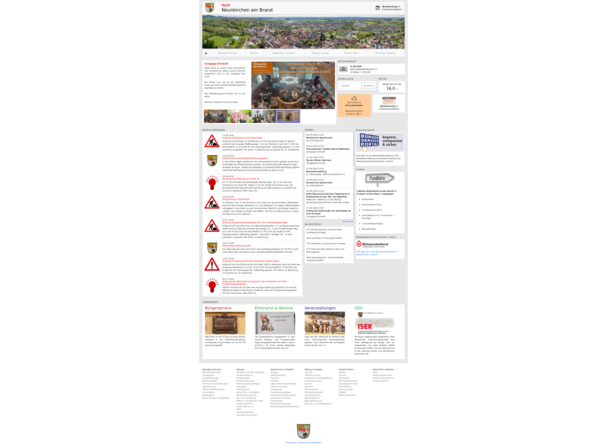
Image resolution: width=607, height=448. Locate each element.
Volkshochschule (312, 375)
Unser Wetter (208, 392)
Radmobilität (276, 400)
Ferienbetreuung (312, 395)
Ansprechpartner (244, 375)
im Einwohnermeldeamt (389, 107)
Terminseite (348, 221)
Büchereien (344, 377)
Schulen (308, 372)
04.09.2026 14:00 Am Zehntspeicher (319, 137)
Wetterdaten (208, 395)
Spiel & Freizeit (346, 389)
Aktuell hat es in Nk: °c (392, 87)
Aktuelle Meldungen (211, 372)
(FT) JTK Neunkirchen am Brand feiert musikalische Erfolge (324, 231)
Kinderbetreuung (313, 380)
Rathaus (254, 53)
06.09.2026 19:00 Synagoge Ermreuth (327, 149)
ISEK (238, 409)
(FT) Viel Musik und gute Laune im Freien (325, 243)
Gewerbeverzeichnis (382, 375)
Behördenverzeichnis (246, 395)
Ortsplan (274, 372)
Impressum (291, 442)
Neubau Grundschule (280, 397)
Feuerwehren (345, 386)
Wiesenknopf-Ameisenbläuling (284, 406)
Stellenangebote (244, 403)
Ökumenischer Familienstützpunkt (314, 391)
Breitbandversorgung (280, 403)
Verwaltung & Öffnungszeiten (250, 372)
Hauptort (274, 377)
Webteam (316, 442)
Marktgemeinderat (245, 380)
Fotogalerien (276, 389)
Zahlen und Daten (279, 386)
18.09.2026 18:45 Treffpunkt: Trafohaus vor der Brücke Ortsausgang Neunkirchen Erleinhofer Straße (328, 197)
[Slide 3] (311, 106)
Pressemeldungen (210, 377)
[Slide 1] (294, 106)
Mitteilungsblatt (209, 380)
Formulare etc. (243, 389)
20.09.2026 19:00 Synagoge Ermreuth (328, 212)
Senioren (309, 386)
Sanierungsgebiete (245, 412)
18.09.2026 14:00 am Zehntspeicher (319, 182)
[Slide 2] (306, 106)
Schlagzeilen (208, 375)
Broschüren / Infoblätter (247, 392)
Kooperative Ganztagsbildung (318, 377)
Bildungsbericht (312, 397)
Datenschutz (304, 442)
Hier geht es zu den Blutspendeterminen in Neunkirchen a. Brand (377, 253)
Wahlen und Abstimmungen (249, 400)
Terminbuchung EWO (246, 415)
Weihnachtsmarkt (347, 395)
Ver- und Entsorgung (246, 397)
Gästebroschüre (277, 375)
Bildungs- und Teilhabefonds (318, 403)
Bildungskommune (313, 400)
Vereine (342, 372)
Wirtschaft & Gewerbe (385, 53)
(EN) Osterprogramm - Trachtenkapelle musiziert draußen (324, 259)
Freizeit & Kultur (351, 53)
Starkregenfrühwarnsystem (283, 395)
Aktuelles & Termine (227, 53)
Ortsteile (274, 380)
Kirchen (342, 375)
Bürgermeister (243, 377)
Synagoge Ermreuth (348, 383)
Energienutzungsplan (280, 392)
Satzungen (241, 386)
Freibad (342, 392)
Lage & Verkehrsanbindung (283, 383)
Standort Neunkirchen (383, 377)
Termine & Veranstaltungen (215, 383)
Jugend (308, 383)
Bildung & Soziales (320, 53)
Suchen (368, 85)
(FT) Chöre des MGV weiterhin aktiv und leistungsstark (325, 250)
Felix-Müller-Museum (348, 380)
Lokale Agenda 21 (245, 406)
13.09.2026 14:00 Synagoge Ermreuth (318, 160)
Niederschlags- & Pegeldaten (216, 397)
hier (237, 342)
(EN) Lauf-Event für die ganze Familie (324, 237)
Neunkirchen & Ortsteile (283, 53)
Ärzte (375, 372)
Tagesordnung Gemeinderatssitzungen (213, 388)
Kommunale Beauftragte (248, 383)
